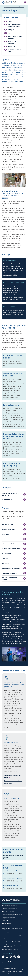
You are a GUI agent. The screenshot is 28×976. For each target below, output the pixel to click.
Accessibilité (5, 933)
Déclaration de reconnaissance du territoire (12, 929)
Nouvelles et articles (8, 912)
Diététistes (5, 563)
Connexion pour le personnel (10, 949)
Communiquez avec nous (9, 906)
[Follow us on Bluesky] (18, 956)
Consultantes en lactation (11, 568)
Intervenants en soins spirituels (9, 578)
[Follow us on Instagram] (14, 956)
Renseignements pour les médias (12, 915)
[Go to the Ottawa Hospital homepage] (9, 2)
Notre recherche (6, 924)
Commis (5, 558)
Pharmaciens (6, 554)
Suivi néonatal (7, 500)
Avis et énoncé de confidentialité (11, 936)
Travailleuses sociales (9, 573)
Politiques (5, 939)
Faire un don (6, 961)
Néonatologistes (7, 524)
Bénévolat (5, 921)
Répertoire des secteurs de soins (14, 7)
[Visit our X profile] (11, 956)
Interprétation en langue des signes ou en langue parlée (13, 945)
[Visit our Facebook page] (3, 956)
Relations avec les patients (10, 909)
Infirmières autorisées (9, 544)
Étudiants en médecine (10, 539)
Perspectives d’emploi (8, 918)
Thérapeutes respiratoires (11, 549)
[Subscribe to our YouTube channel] (7, 956)
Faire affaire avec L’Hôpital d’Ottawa (12, 942)
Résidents (5, 534)
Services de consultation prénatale (10, 494)
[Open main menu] (25, 2)
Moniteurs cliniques (8, 529)
